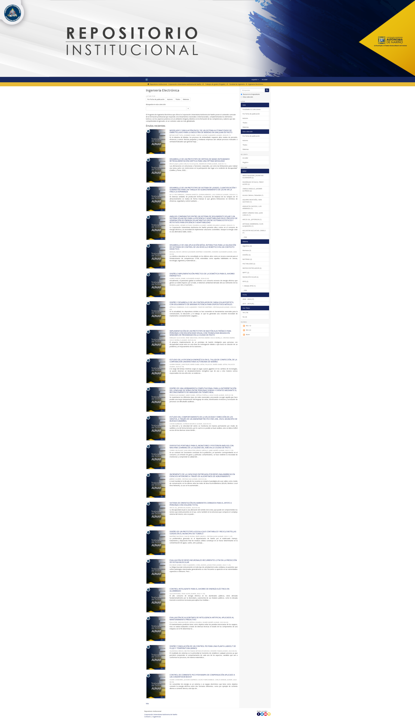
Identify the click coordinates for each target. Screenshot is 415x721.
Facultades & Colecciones (252, 109)
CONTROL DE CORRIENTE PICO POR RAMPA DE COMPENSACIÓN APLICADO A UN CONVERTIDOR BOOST (202, 676)
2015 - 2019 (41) (248, 304)
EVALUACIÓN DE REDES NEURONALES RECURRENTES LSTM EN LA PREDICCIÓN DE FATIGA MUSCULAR (203, 561)
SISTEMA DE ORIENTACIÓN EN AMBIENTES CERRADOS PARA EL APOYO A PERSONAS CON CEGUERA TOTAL (201, 504)
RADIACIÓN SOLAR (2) (250, 277)
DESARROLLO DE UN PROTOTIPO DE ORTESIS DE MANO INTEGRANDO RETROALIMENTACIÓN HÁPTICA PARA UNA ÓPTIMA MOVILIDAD (200, 160)
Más (147, 704)
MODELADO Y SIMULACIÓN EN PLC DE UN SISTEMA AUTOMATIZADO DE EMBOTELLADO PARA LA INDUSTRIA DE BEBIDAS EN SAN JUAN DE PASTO (201, 131)
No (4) (245, 317)
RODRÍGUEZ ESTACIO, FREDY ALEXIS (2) (253, 183)
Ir (188, 108)
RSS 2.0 (248, 330)
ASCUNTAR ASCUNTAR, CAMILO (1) (254, 231)
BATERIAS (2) (247, 259)
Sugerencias (156, 717)
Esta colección (248, 97)
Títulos (177, 99)
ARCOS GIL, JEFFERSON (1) (252, 219)
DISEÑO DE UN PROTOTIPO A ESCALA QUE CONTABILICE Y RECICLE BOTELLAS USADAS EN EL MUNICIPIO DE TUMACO (203, 532)
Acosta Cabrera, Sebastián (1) (253, 195)
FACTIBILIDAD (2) (249, 264)
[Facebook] (258, 714)
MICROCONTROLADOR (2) (252, 268)
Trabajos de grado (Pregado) (215, 84)
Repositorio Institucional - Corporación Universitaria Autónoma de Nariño (175, 84)
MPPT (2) (246, 273)
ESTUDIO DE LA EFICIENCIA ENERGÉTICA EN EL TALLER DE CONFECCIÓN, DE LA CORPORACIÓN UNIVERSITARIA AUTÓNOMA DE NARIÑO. (203, 360)
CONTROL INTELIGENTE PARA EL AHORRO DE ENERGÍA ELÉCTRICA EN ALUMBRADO (199, 590)
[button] (255, 79)
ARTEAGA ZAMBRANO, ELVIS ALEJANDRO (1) (253, 225)
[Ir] (267, 90)
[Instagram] (269, 714)
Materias (186, 99)
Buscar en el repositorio (251, 94)
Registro (245, 162)
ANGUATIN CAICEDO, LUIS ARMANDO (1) (252, 207)
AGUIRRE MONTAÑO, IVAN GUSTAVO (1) (252, 201)
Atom (248, 334)
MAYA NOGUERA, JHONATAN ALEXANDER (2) (253, 176)
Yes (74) (245, 312)
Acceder (245, 158)
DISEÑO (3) (247, 255)
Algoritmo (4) (247, 246)
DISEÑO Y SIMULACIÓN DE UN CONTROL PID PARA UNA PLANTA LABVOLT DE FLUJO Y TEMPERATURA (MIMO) (203, 647)
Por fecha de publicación (155, 99)
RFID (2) (245, 281)
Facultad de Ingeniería (237, 84)
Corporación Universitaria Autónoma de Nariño (160, 714)
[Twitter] (262, 714)
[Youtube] (265, 714)
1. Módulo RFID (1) (249, 286)
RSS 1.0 (248, 326)
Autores (170, 99)
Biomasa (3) (247, 250)
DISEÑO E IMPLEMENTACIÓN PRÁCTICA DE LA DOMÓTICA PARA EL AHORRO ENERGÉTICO (202, 274)
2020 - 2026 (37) (248, 299)
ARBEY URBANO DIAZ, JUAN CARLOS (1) (253, 214)
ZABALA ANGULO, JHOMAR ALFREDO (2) (252, 190)
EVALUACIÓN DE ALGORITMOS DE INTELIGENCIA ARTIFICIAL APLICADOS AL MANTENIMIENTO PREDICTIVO (202, 618)
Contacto (147, 717)
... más (245, 237)
